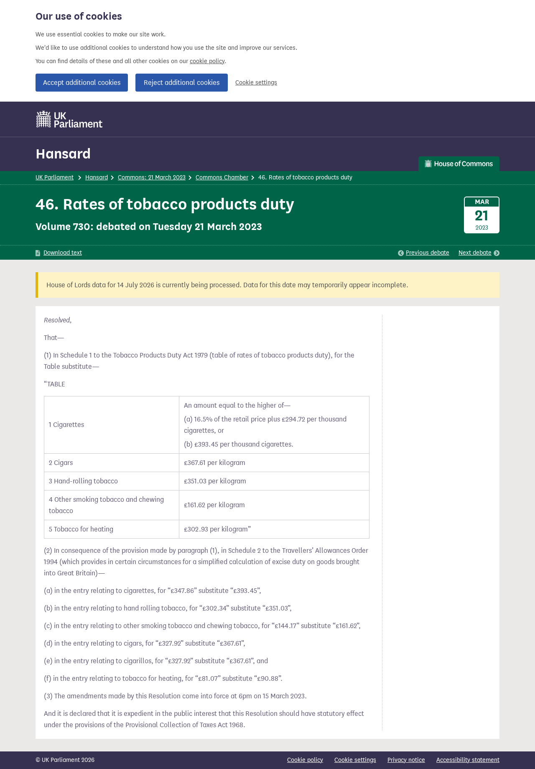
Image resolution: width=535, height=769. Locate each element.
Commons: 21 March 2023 (152, 177)
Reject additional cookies (181, 83)
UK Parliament (55, 177)
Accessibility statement (467, 760)
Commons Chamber (222, 177)
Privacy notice (406, 760)
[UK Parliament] (70, 119)
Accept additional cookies (81, 83)
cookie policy (207, 61)
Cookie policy (305, 760)
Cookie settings (256, 82)
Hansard (63, 153)
